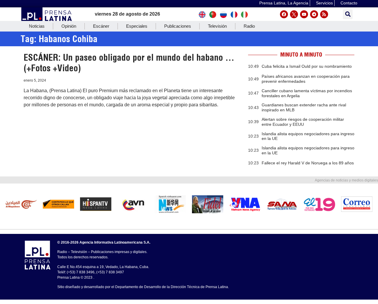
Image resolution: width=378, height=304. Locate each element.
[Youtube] (304, 14)
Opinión (68, 26)
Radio (249, 26)
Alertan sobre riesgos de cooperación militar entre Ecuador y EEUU (303, 122)
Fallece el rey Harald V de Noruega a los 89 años (308, 163)
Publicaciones (177, 26)
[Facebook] (284, 14)
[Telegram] (314, 14)
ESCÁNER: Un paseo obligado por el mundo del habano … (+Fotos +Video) (129, 63)
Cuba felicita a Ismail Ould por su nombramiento (307, 66)
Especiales (136, 26)
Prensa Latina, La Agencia (283, 3)
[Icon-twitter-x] (294, 14)
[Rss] (324, 14)
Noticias (37, 26)
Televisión (217, 26)
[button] (348, 14)
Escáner (101, 26)
